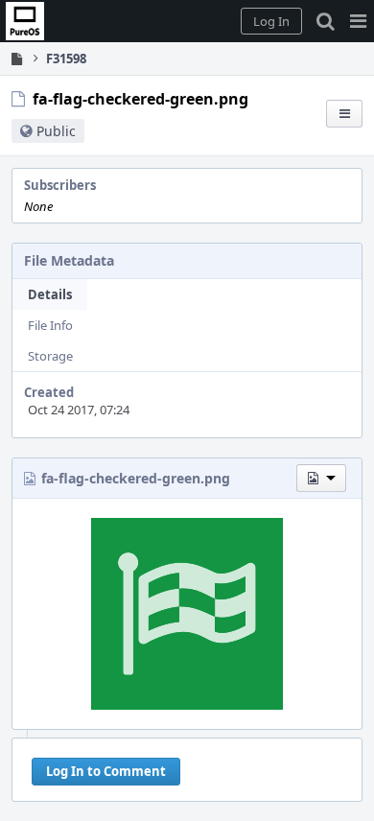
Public (56, 131)
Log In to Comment (106, 771)
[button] (358, 21)
